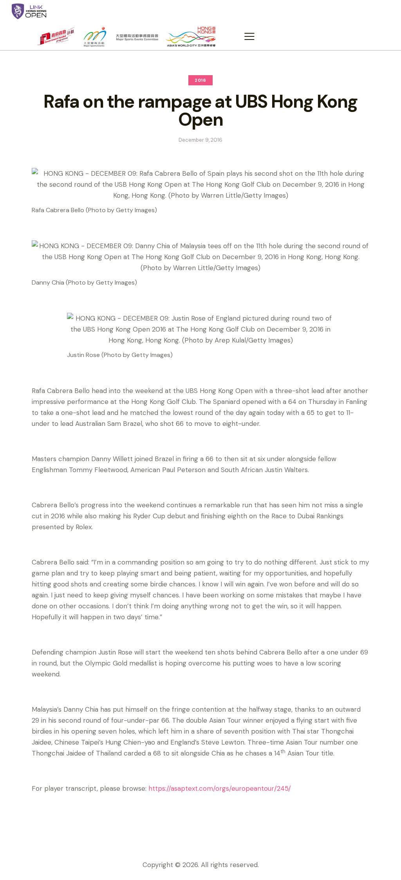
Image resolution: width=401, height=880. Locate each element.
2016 (200, 80)
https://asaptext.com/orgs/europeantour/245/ (219, 788)
